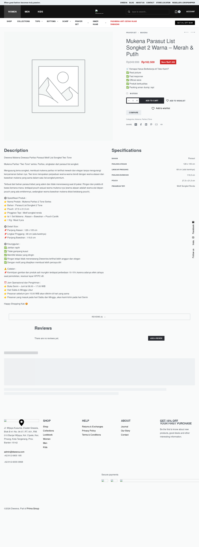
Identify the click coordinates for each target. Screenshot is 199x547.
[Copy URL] (161, 124)
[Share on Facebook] (141, 124)
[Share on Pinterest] (151, 124)
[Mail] (156, 124)
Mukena (144, 32)
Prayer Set (131, 32)
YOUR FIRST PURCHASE (176, 422)
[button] (99, 317)
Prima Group (33, 508)
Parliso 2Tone (147, 119)
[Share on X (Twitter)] (136, 124)
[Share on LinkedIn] (146, 124)
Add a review (156, 338)
